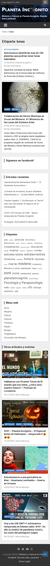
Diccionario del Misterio (15, 337)
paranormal (26, 273)
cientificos (38, 243)
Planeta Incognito (23, 63)
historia (29, 259)
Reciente (16, 109)
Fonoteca (8, 323)
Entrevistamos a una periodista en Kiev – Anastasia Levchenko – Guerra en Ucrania (24, 480)
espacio (22, 251)
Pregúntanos (10, 334)
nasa (34, 268)
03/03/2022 (9, 487)
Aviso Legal (24, 561)
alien (6, 240)
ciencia (23, 243)
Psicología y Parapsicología (23, 283)
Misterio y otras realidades (17, 268)
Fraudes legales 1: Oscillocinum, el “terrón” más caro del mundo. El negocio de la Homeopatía (24, 203)
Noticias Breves (11, 49)
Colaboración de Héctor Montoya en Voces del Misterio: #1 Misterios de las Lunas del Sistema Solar (24, 119)
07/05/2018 (9, 126)
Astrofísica (30, 240)
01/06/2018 (9, 63)
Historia (7, 319)
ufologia (37, 287)
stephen (18, 288)
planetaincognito (16, 278)
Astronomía (9, 243)
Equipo (7, 326)
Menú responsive (45, 2)
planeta (35, 273)
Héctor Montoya (22, 126)
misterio (24, 264)
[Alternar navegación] (5, 25)
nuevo (40, 268)
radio (6, 287)
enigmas (14, 250)
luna (5, 264)
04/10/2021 (9, 537)
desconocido (25, 247)
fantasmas (9, 259)
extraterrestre (13, 254)
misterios (36, 264)
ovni (7, 273)
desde (6, 251)
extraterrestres (34, 254)
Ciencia (7, 315)
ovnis (15, 273)
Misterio (8, 311)
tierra (25, 288)
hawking (20, 259)
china (18, 243)
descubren (37, 246)
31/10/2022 (9, 441)
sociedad (37, 375)
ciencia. (30, 243)
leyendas (40, 259)
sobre (12, 288)
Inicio (6, 308)
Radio (7, 109)
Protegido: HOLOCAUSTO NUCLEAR (20, 222)
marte (12, 264)
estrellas (38, 250)
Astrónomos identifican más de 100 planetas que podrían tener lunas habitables (23, 56)
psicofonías (33, 279)
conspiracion (11, 246)
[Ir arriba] (45, 554)
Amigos (7, 330)
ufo (30, 287)
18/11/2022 (9, 395)
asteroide (19, 239)
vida (16, 291)
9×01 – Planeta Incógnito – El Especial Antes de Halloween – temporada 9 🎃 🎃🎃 (25, 434)
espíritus (29, 251)
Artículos (9, 375)
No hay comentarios (12, 66)
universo (8, 291)
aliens (11, 240)
